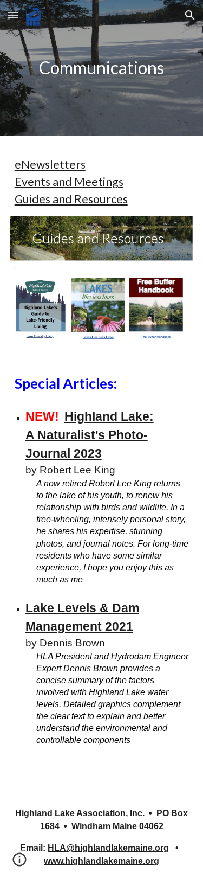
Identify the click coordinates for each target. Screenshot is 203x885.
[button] (13, 15)
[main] (101, 68)
